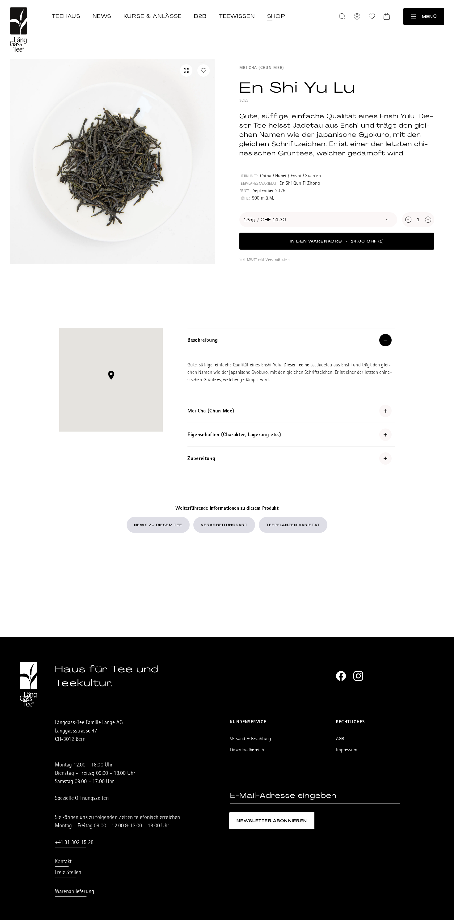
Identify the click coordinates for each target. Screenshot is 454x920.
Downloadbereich (247, 750)
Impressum (346, 750)
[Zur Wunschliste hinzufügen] (203, 70)
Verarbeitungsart (224, 525)
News (102, 16)
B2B (200, 16)
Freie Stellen (68, 873)
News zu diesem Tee (158, 525)
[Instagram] (358, 676)
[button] (111, 375)
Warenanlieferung (75, 892)
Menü (429, 16)
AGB (340, 739)
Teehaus (66, 16)
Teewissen (237, 16)
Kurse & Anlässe (153, 16)
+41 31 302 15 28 (74, 843)
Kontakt (63, 862)
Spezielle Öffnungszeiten (82, 799)
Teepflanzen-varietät (293, 525)
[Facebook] (341, 676)
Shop (276, 16)
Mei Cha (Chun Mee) (261, 68)
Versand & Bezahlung (250, 739)
